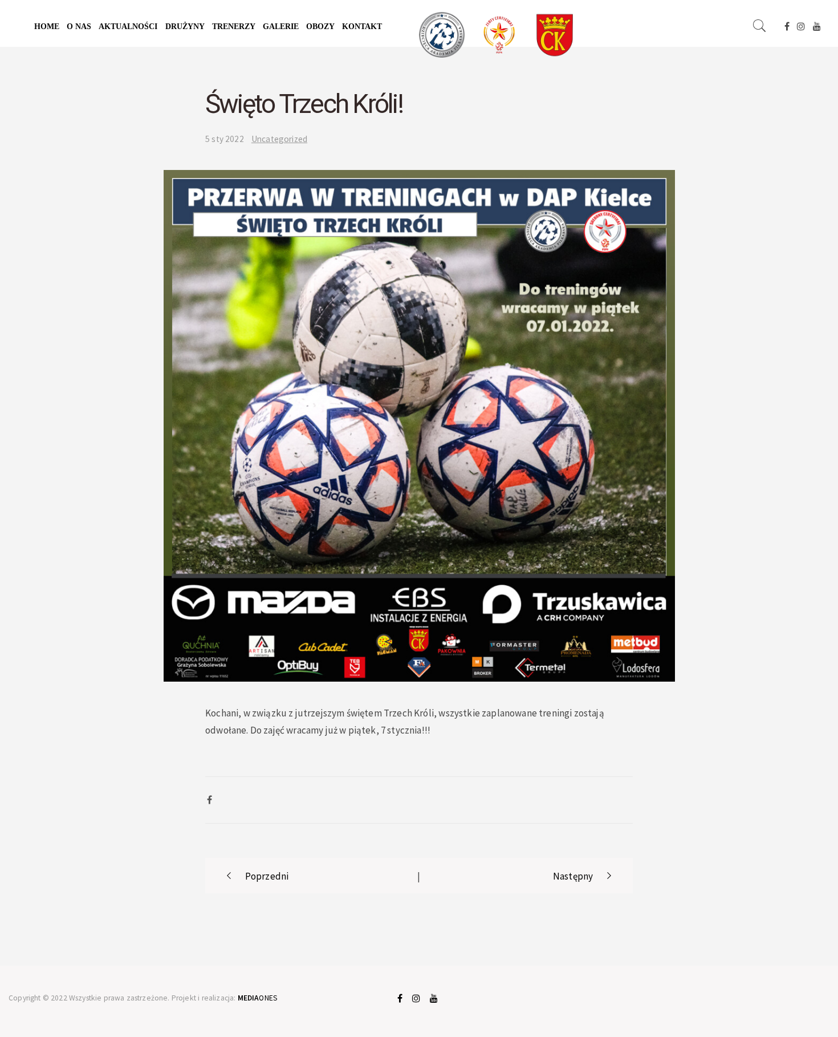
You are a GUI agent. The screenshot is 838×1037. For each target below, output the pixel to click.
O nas (79, 26)
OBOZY (320, 26)
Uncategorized (279, 138)
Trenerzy (233, 26)
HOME (46, 26)
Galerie (281, 26)
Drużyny (185, 26)
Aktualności (128, 26)
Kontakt (362, 26)
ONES (258, 998)
